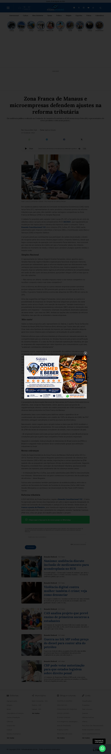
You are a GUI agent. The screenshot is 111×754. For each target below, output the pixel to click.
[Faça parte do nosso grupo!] (102, 748)
